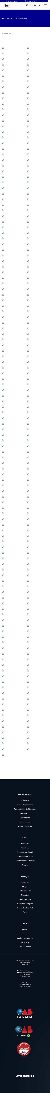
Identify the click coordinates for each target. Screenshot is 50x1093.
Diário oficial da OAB (25, 908)
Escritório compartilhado (25, 861)
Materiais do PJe (25, 891)
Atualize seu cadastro (25, 938)
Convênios (25, 848)
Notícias (22, 18)
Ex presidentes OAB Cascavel (25, 809)
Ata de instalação (25, 826)
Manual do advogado (25, 903)
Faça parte (25, 942)
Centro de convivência (25, 852)
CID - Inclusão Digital (25, 856)
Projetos (25, 865)
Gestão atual (25, 813)
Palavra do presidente (25, 805)
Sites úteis (25, 895)
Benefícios (25, 843)
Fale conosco (25, 934)
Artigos (25, 886)
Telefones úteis (25, 899)
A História (25, 800)
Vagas (25, 912)
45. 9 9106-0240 (31, 1)
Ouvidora (25, 929)
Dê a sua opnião (25, 947)
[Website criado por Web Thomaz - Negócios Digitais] (25, 1077)
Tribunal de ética (25, 822)
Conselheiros (25, 817)
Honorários (25, 882)
